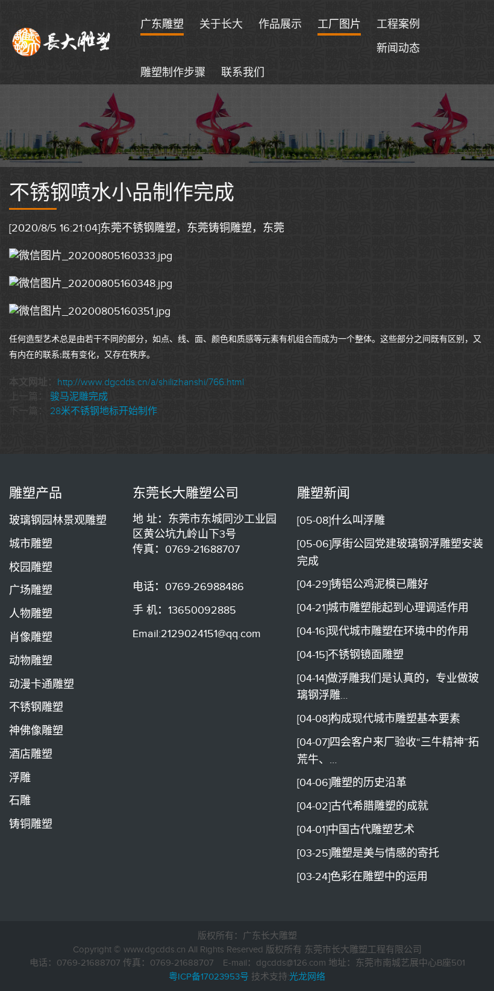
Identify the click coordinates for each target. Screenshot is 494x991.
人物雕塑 (30, 614)
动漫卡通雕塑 (41, 684)
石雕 (20, 800)
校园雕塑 (30, 567)
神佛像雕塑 (36, 731)
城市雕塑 (30, 544)
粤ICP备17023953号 (209, 976)
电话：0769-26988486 (188, 586)
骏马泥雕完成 (79, 396)
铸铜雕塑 (30, 824)
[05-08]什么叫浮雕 (341, 520)
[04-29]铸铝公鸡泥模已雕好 (362, 584)
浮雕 (20, 778)
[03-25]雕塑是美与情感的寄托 (368, 853)
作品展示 (280, 24)
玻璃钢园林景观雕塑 (58, 520)
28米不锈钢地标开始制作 (103, 411)
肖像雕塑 (30, 637)
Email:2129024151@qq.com (197, 634)
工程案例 (398, 24)
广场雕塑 (30, 590)
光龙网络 (307, 976)
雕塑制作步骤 (172, 72)
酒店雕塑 (30, 754)
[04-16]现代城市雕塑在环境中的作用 (383, 631)
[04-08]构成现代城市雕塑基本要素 (378, 719)
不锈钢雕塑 (36, 707)
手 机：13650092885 (184, 610)
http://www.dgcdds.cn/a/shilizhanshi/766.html (150, 382)
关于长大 (221, 24)
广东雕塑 (162, 24)
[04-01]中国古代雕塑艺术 (355, 829)
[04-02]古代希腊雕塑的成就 (362, 806)
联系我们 (242, 72)
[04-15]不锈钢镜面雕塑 (350, 655)
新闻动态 (398, 48)
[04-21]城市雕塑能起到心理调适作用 (383, 608)
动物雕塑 (30, 661)
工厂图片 (339, 24)
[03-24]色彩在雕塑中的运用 (362, 876)
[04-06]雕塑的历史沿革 (352, 782)
